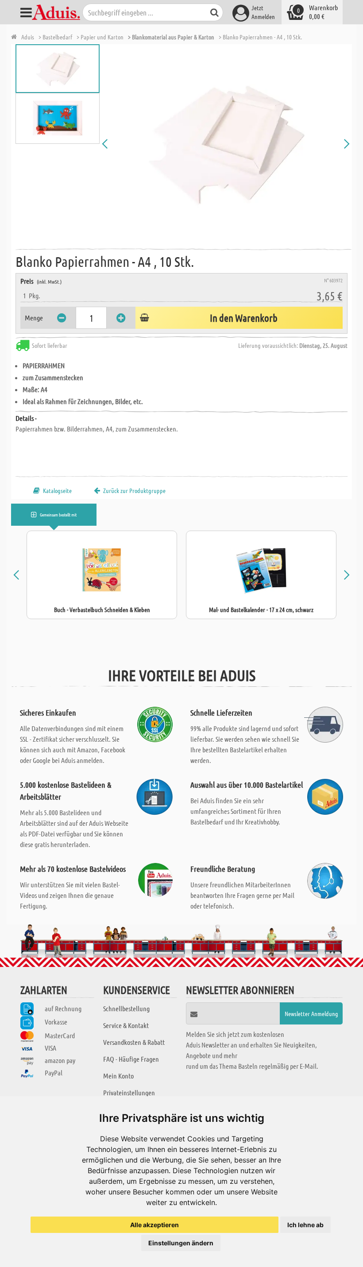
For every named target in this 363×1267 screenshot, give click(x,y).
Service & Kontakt (126, 1025)
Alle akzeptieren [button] (154, 1224)
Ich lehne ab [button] (305, 1224)
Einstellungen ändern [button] (180, 1243)
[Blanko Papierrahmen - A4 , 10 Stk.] (226, 143)
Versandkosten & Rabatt (134, 1042)
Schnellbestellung (126, 1008)
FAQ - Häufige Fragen (131, 1059)
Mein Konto (118, 1075)
